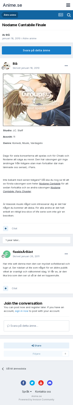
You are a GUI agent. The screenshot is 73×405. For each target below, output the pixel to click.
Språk (26, 391)
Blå (8, 34)
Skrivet (26, 67)
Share (37, 345)
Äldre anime (29, 38)
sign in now (21, 310)
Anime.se (12, 5)
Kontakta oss (43, 391)
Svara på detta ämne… (24, 325)
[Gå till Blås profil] (6, 66)
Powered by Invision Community (36, 399)
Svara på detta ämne (36, 50)
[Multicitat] (5, 228)
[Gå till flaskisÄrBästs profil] (6, 254)
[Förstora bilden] (36, 99)
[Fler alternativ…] (66, 66)
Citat (14, 228)
